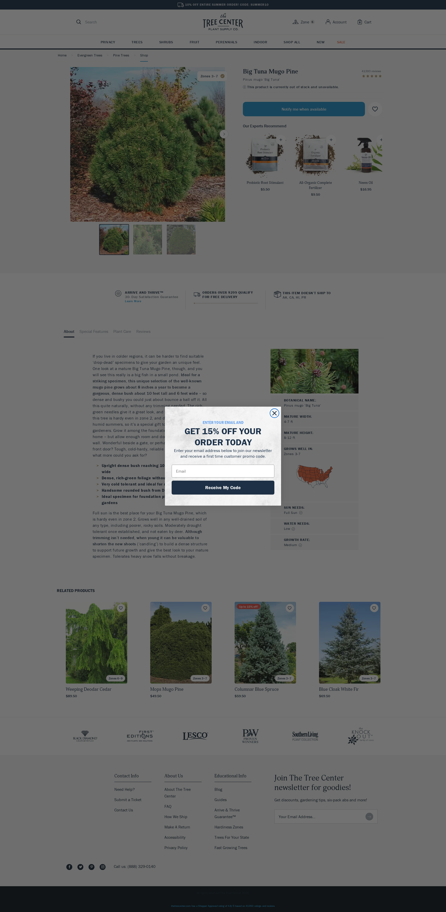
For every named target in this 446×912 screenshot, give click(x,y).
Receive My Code (223, 487)
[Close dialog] (274, 413)
